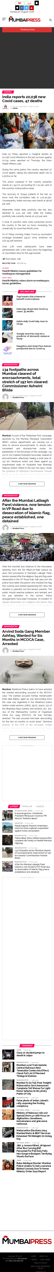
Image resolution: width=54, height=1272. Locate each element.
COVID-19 (22, 263)
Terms (34, 1260)
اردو (29, 3)
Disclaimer (45, 1260)
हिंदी (19, 3)
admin (15, 108)
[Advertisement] (27, 60)
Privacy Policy (40, 1263)
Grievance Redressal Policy (41, 1267)
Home (33, 1256)
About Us (43, 1256)
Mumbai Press (18, 397)
